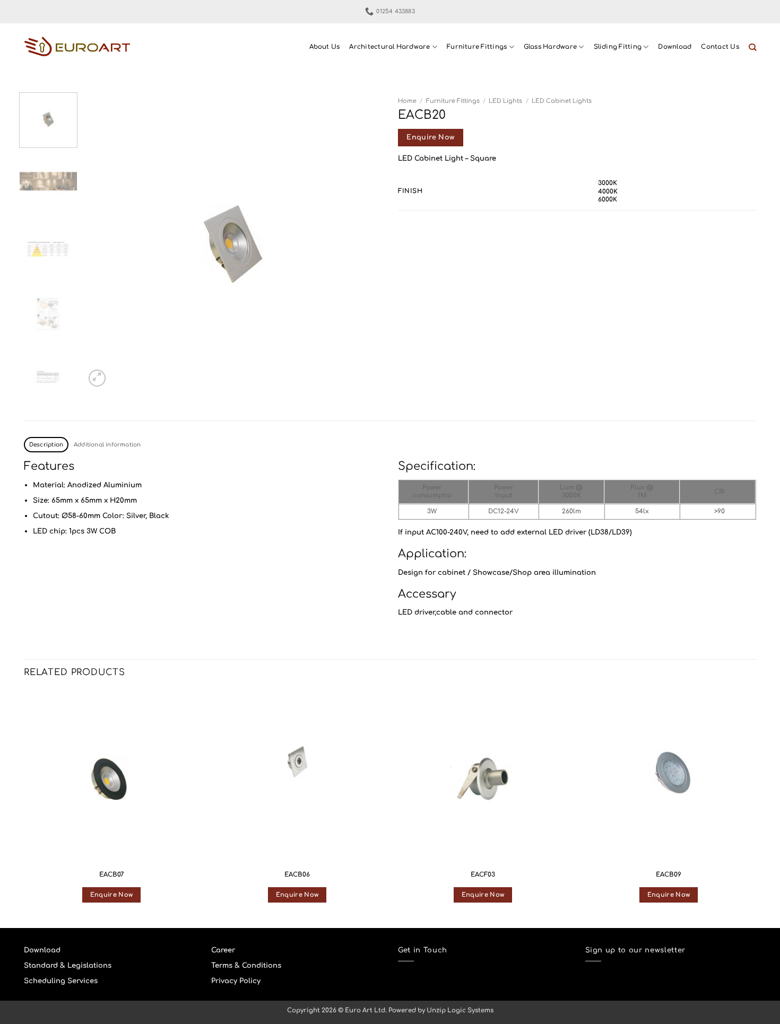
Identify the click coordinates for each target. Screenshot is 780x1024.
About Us (324, 46)
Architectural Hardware (389, 46)
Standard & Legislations (67, 965)
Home (407, 101)
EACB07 (111, 874)
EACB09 (668, 874)
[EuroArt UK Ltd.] (77, 47)
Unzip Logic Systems (460, 1010)
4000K (608, 191)
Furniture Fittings (477, 46)
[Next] (362, 240)
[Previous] (104, 240)
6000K (607, 199)
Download (674, 46)
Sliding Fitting (618, 46)
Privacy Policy (236, 981)
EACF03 (483, 874)
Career (223, 950)
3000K (607, 183)
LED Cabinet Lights (562, 101)
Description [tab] (46, 445)
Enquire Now (430, 137)
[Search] (752, 47)
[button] (97, 378)
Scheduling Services (61, 981)
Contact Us (720, 46)
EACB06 (297, 874)
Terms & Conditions (246, 965)
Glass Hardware (550, 46)
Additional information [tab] (107, 445)
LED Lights (505, 101)
